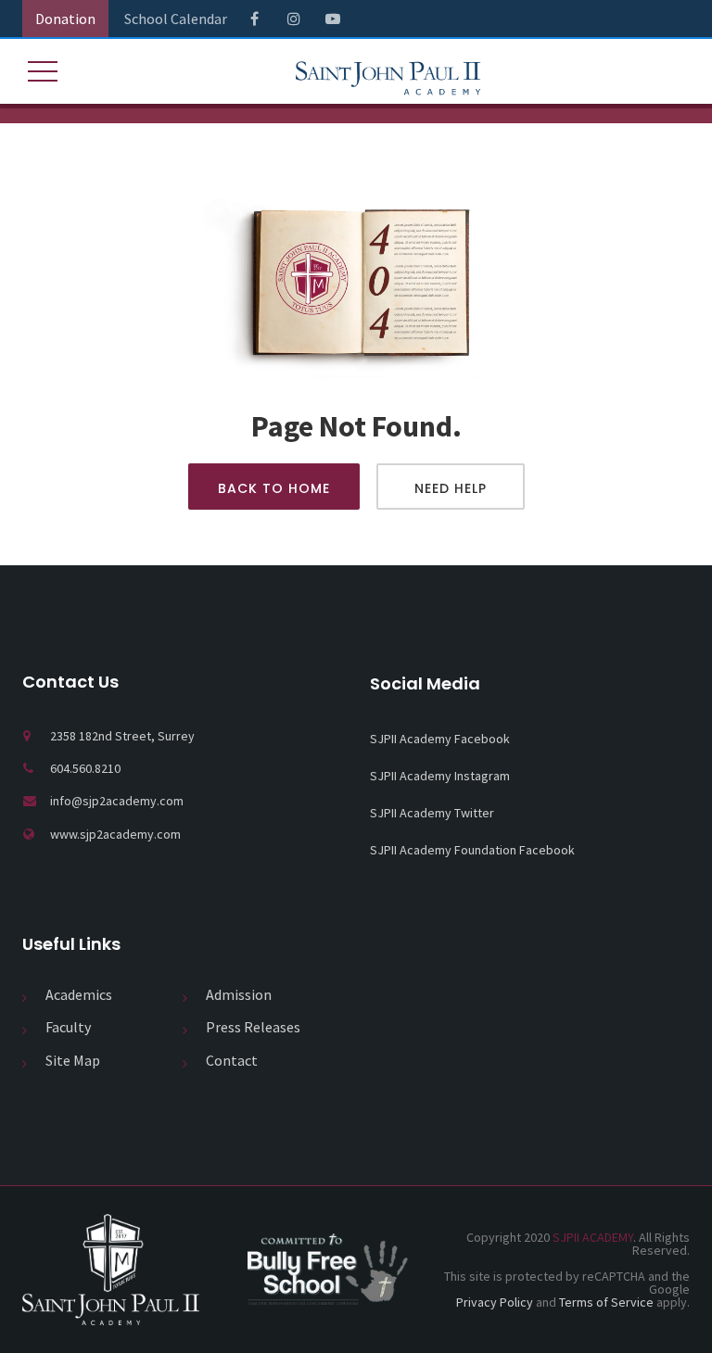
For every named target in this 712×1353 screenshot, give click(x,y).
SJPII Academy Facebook (440, 738)
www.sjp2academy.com (115, 834)
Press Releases (253, 1027)
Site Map (72, 1060)
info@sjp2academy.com (117, 800)
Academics (78, 994)
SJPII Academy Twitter (432, 812)
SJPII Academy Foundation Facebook (472, 849)
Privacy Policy (494, 1302)
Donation (65, 18)
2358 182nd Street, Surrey (122, 735)
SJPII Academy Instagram (440, 775)
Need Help (450, 488)
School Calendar (175, 18)
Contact (232, 1060)
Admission (239, 994)
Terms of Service (606, 1302)
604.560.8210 (85, 768)
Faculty (68, 1027)
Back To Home (274, 488)
